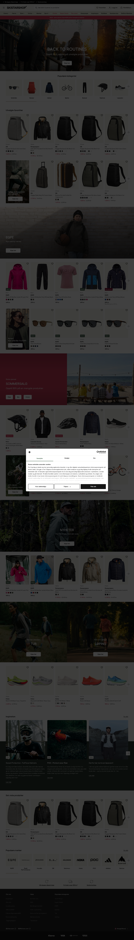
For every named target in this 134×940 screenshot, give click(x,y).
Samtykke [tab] (40, 458)
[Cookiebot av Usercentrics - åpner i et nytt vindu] (98, 452)
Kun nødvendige (40, 486)
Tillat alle (93, 486)
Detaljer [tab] (67, 458)
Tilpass (66, 486)
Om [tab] (94, 458)
